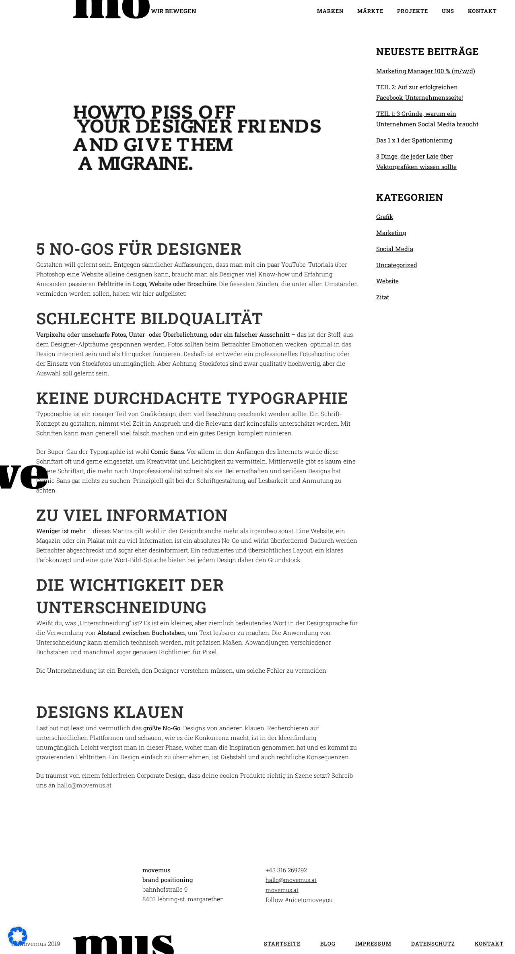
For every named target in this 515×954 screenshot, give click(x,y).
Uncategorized (396, 265)
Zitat (382, 297)
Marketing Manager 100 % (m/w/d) (425, 71)
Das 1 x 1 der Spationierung (414, 140)
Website (387, 281)
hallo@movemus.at (84, 785)
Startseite (282, 943)
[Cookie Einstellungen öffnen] (17, 944)
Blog (328, 943)
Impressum (373, 943)
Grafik (384, 216)
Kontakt (489, 943)
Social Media (394, 249)
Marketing (391, 233)
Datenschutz (433, 943)
